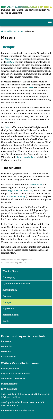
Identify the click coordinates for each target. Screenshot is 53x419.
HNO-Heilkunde (9, 389)
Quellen (6, 321)
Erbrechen (27, 190)
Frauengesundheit (10, 368)
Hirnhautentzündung (15, 196)
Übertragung (9, 277)
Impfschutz (8, 308)
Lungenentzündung (26, 157)
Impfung (10, 62)
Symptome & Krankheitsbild (16, 283)
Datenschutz (7, 346)
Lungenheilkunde (9, 384)
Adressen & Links (11, 315)
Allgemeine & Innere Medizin (15, 373)
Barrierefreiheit (8, 356)
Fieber (30, 87)
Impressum (6, 341)
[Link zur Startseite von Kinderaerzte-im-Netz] (2, 31)
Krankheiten (10, 31)
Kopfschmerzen (15, 190)
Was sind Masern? (11, 271)
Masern (21, 31)
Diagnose (7, 296)
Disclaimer (6, 351)
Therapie (7, 302)
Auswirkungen (10, 290)
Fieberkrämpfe (35, 184)
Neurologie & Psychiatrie (13, 378)
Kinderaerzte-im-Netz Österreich (17, 410)
